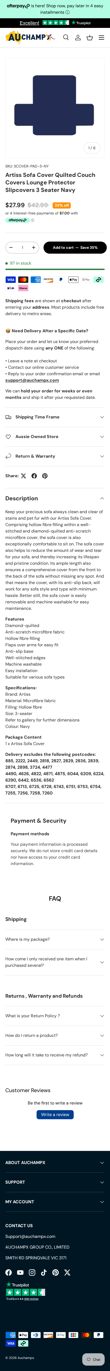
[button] (90, 37)
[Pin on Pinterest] (45, 476)
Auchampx (26, 1358)
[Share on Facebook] (34, 476)
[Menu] (101, 37)
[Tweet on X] (23, 476)
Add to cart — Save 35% (75, 247)
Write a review (55, 1114)
